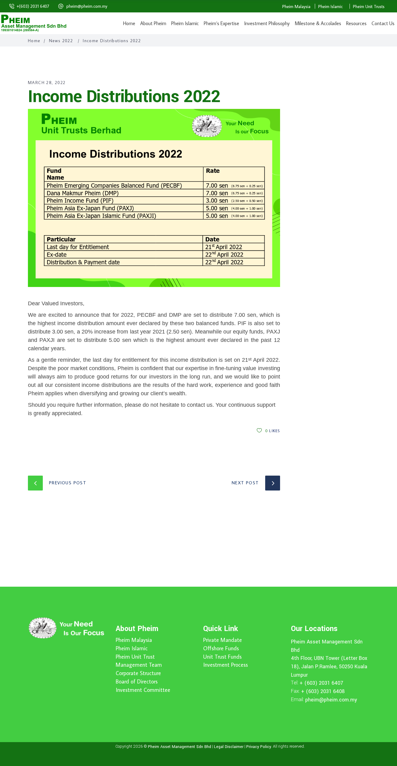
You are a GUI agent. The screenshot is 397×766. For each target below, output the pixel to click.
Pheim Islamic (330, 6)
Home (34, 40)
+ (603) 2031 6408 (323, 691)
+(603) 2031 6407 (33, 6)
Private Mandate (222, 640)
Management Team (139, 665)
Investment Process (225, 665)
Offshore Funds (221, 648)
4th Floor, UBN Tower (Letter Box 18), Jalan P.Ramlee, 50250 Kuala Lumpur (329, 666)
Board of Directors (137, 682)
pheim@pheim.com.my (86, 6)
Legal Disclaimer (228, 747)
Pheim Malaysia (296, 6)
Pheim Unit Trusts (369, 6)
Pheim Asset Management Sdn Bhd (179, 747)
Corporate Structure (138, 673)
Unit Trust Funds (222, 657)
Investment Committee (143, 690)
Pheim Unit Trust (135, 657)
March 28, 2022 (47, 82)
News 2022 (61, 40)
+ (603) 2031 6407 (321, 683)
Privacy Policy (258, 747)
